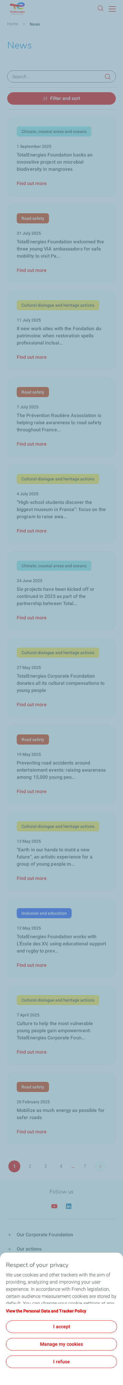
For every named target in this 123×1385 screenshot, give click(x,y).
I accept (61, 1326)
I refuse (61, 1361)
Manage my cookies (61, 1344)
